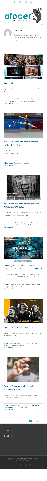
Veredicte (13, 225)
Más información (8, 103)
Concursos (7, 225)
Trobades (14, 101)
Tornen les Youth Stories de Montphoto (18, 327)
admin (8, 99)
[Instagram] (12, 436)
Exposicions (25, 405)
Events (5, 101)
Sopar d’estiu (9, 83)
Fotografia (34, 343)
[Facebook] (5, 436)
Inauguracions (8, 407)
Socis (9, 101)
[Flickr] (15, 436)
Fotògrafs (6, 345)
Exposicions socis (35, 405)
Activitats (27, 161)
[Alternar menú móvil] (42, 25)
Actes (23, 99)
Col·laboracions (8, 163)
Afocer (37, 99)
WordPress (19, 461)
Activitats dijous (30, 99)
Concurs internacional (31, 223)
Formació (37, 285)
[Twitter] (8, 436)
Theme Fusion (27, 461)
